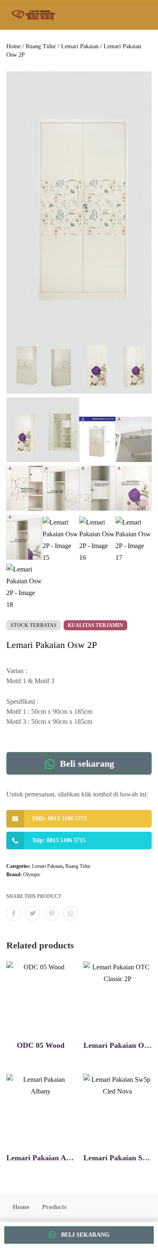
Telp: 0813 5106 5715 (59, 840)
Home (13, 46)
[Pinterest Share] (51, 913)
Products (54, 1207)
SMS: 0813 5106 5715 (59, 818)
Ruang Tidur (41, 46)
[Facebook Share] (13, 913)
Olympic (31, 874)
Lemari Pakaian (80, 46)
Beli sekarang (85, 763)
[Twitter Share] (32, 913)
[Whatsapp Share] (70, 913)
